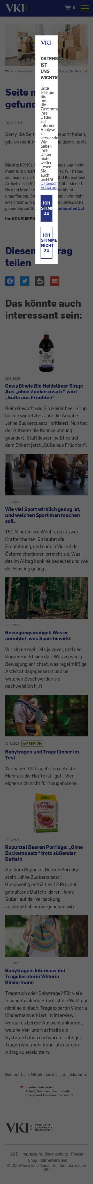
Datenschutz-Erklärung (53, 185)
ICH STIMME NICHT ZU (47, 242)
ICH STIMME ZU (47, 208)
